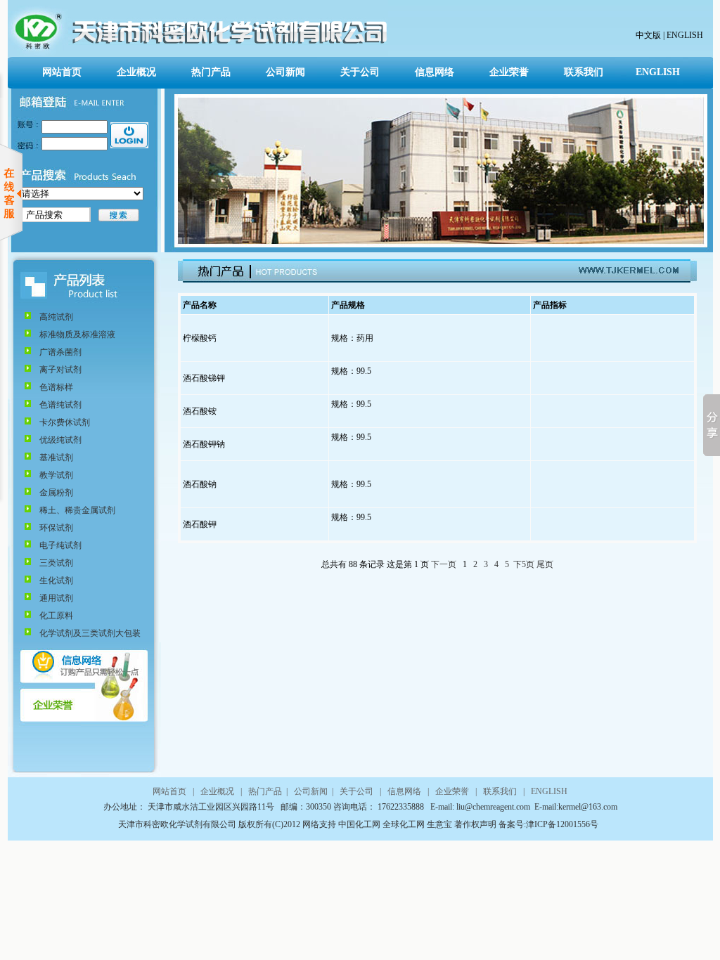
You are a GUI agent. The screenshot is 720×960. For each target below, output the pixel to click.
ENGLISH (683, 35)
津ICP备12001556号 (562, 824)
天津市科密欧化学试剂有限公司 (178, 824)
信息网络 (434, 72)
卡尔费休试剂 (64, 422)
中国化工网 (359, 824)
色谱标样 (56, 387)
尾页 (544, 564)
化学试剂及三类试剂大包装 (90, 633)
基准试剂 (56, 457)
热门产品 (211, 72)
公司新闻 (285, 72)
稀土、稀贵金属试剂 (77, 510)
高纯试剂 (56, 317)
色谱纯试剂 (60, 405)
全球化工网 (402, 824)
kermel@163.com (587, 807)
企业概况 (136, 72)
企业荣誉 (509, 72)
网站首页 (62, 72)
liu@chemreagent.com (494, 807)
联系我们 (583, 72)
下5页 (523, 564)
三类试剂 (56, 563)
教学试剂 (56, 475)
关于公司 (360, 72)
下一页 (443, 564)
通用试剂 (56, 598)
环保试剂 (56, 528)
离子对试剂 (60, 370)
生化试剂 (56, 580)
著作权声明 (475, 824)
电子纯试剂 (60, 545)
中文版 (648, 35)
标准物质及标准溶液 (77, 334)
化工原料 (56, 616)
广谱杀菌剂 (60, 352)
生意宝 (439, 824)
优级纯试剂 (60, 440)
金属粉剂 (56, 493)
